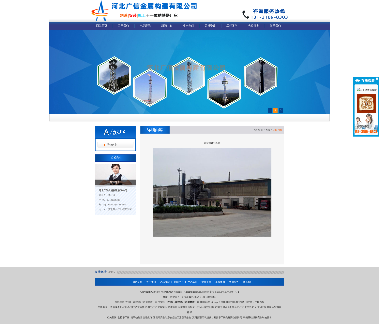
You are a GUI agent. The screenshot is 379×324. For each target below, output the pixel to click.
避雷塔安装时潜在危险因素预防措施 (172, 317)
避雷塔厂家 (151, 302)
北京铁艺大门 (252, 307)
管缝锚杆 (172, 307)
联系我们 (275, 25)
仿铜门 (218, 307)
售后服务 (253, 25)
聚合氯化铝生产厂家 (233, 307)
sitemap (214, 302)
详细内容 (112, 144)
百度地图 (223, 302)
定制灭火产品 (195, 307)
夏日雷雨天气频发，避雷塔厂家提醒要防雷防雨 (217, 317)
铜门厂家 (152, 307)
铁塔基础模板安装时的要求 (257, 317)
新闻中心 (166, 25)
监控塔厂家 (139, 302)
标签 (207, 302)
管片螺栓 (162, 307)
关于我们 (123, 25)
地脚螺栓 (182, 307)
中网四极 (259, 302)
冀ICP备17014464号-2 (228, 291)
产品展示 (145, 25)
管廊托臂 (142, 307)
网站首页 (101, 25)
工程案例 (231, 25)
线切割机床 (208, 307)
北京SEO (243, 302)
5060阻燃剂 (265, 307)
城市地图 (233, 302)
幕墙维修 (115, 307)
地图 (202, 302)
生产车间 (188, 25)
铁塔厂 (128, 302)
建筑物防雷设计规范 (141, 317)
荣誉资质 (210, 25)
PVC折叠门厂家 (128, 307)
